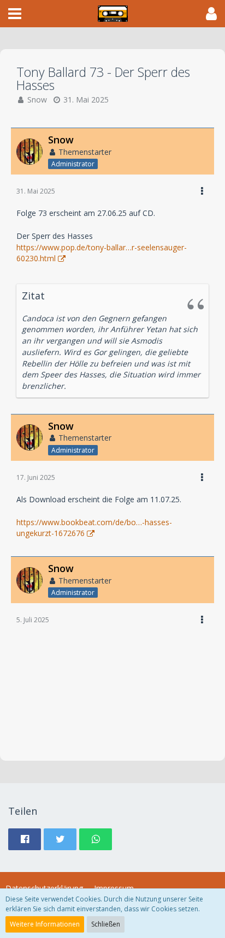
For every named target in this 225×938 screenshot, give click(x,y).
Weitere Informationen (45, 924)
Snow (37, 99)
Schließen (105, 924)
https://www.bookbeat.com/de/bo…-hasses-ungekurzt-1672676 (94, 528)
